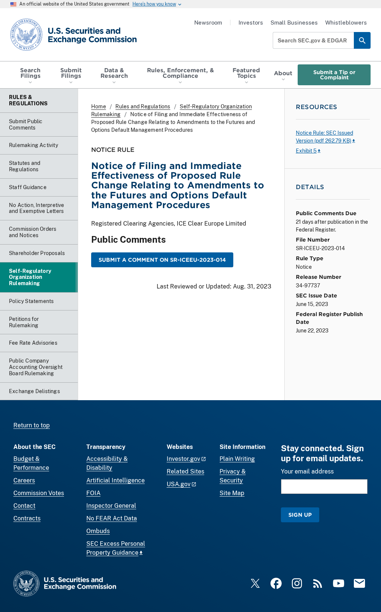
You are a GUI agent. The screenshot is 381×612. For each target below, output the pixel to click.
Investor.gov (183, 458)
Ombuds (98, 531)
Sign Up (300, 514)
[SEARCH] (362, 40)
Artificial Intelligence (115, 480)
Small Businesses (294, 22)
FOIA (93, 493)
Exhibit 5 (306, 151)
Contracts (27, 518)
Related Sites (185, 471)
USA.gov (178, 484)
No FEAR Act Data (111, 518)
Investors (250, 22)
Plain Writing (237, 458)
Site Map (232, 493)
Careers (24, 480)
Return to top (31, 425)
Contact (24, 505)
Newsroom (208, 22)
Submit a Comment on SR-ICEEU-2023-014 (162, 259)
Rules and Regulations (142, 106)
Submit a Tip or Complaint (334, 74)
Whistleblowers (346, 22)
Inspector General (111, 505)
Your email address (307, 471)
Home (98, 106)
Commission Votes (38, 493)
